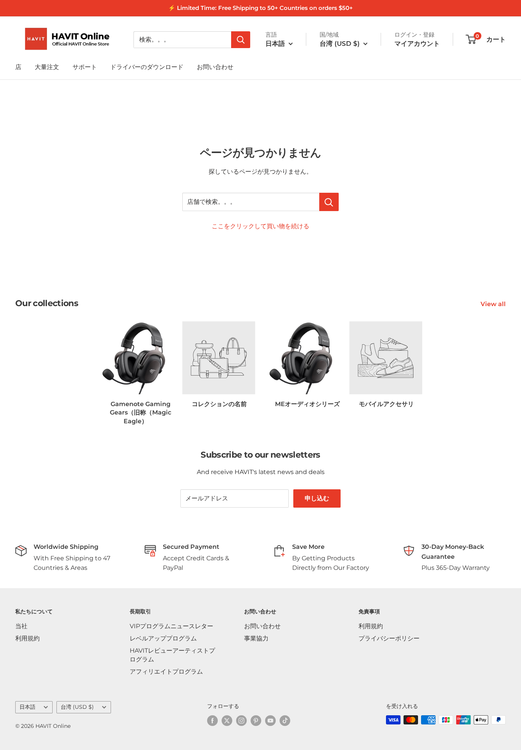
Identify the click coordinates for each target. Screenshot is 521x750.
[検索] (240, 39)
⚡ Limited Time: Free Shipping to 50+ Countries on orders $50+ (260, 7)
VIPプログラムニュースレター (171, 626)
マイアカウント (417, 43)
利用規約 (27, 638)
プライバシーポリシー (389, 638)
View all (494, 304)
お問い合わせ (215, 67)
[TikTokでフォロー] (285, 720)
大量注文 (47, 67)
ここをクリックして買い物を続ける (260, 226)
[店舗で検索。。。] (329, 202)
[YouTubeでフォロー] (270, 720)
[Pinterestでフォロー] (256, 720)
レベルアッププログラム (163, 638)
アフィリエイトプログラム (166, 671)
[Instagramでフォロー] (241, 720)
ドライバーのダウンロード (146, 67)
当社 (21, 626)
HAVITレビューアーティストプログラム (172, 655)
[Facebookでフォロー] (212, 720)
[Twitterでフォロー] (227, 720)
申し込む (317, 498)
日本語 (27, 707)
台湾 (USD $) (77, 707)
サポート (84, 67)
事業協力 (256, 638)
